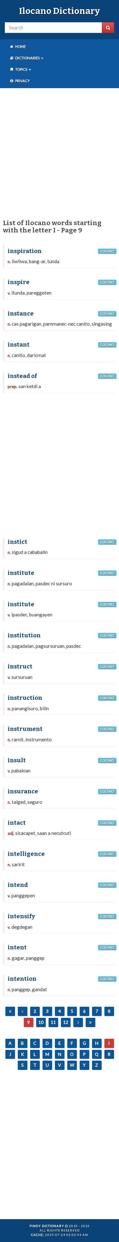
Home (20, 46)
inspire (19, 282)
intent (17, 947)
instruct (20, 666)
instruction (25, 697)
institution (24, 635)
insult (17, 760)
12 (65, 1022)
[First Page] (10, 1011)
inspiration (25, 251)
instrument (25, 728)
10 (40, 1022)
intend (18, 884)
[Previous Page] (22, 1011)
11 (53, 1022)
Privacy (22, 81)
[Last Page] (90, 1022)
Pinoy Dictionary (47, 1226)
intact (17, 822)
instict (17, 541)
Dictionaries (27, 58)
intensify (21, 916)
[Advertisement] (59, 152)
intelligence (26, 853)
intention (22, 978)
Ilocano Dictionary (59, 11)
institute (21, 572)
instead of (22, 376)
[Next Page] (78, 1022)
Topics (21, 69)
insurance (23, 791)
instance (21, 313)
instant (19, 344)
